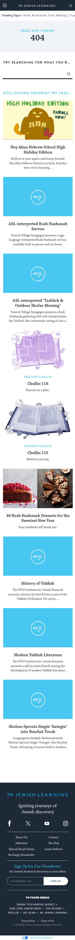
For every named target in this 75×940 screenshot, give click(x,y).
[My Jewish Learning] (37, 797)
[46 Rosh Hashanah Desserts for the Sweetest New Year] (38, 488)
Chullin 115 (37, 453)
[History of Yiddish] (38, 556)
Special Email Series (21, 849)
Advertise (21, 843)
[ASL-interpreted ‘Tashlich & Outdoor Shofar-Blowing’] (38, 273)
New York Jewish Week (25, 908)
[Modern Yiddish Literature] (38, 627)
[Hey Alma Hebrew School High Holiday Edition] (38, 120)
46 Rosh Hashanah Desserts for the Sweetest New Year (38, 518)
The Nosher (53, 908)
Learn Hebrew (54, 849)
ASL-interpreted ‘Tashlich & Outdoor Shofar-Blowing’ (38, 303)
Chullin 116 (37, 383)
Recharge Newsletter (21, 855)
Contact (54, 837)
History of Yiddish (37, 583)
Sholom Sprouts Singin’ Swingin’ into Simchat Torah (38, 729)
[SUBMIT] (68, 74)
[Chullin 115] (38, 419)
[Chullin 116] (38, 350)
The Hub (53, 843)
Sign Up (56, 881)
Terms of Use (47, 921)
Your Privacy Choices (41, 937)
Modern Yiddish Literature (38, 655)
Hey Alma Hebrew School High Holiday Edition (37, 150)
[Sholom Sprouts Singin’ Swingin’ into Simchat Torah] (38, 699)
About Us (21, 837)
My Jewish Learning (53, 912)
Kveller (13, 912)
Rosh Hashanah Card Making (45, 15)
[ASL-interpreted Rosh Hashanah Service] (38, 196)
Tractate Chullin (38, 377)
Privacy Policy (28, 921)
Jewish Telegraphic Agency (35, 904)
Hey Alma (29, 912)
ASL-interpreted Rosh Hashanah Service (38, 227)
